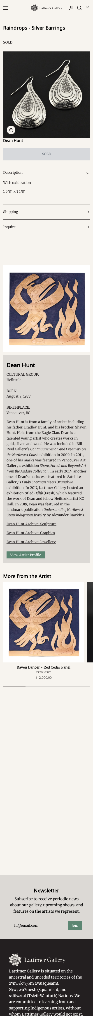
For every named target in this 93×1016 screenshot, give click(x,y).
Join (75, 925)
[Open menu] (4, 7)
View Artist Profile (25, 555)
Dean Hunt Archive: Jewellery (31, 542)
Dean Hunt (13, 140)
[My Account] (69, 8)
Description (13, 172)
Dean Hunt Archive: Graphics (31, 533)
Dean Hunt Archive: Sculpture (31, 524)
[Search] (78, 8)
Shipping (10, 212)
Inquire (9, 227)
